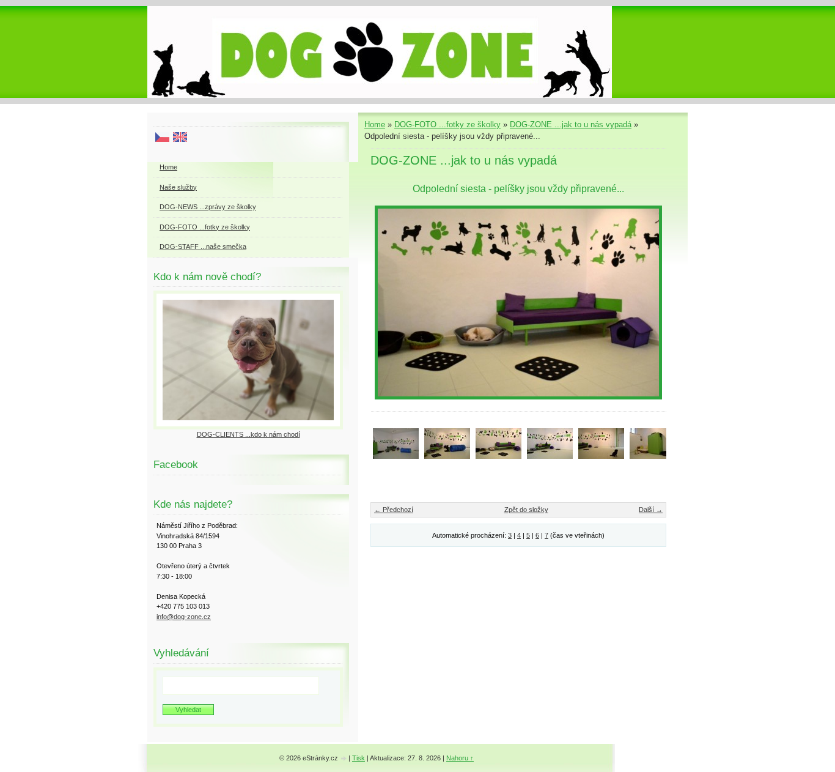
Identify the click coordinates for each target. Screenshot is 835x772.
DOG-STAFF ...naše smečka (203, 246)
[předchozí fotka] (390, 302)
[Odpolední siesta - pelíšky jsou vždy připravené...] (498, 442)
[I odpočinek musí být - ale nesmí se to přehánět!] (652, 442)
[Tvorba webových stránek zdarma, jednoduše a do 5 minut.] (344, 759)
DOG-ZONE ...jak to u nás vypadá (570, 124)
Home (374, 124)
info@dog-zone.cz (183, 616)
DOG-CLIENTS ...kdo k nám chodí (248, 434)
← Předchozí (393, 509)
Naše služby (178, 187)
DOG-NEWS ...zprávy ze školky (208, 206)
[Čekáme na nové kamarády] (447, 442)
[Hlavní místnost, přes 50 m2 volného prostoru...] (601, 442)
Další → (651, 509)
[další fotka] (646, 302)
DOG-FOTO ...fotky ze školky (447, 124)
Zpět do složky (526, 509)
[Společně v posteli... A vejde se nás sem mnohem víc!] (550, 442)
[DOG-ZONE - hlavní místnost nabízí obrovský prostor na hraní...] (396, 442)
